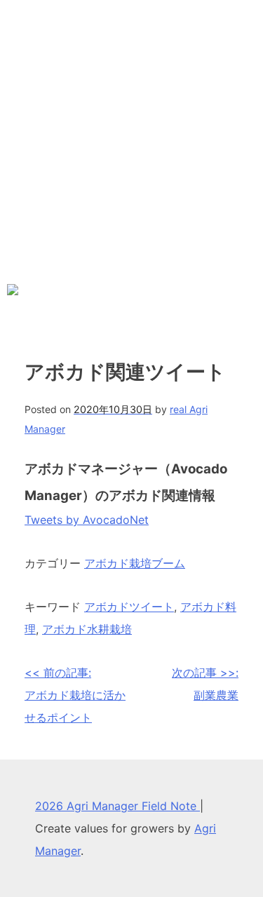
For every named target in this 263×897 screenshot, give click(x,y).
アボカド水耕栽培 (87, 629)
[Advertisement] (131, 138)
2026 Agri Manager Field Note (117, 806)
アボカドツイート (129, 607)
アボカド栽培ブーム (134, 563)
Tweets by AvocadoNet (87, 520)
